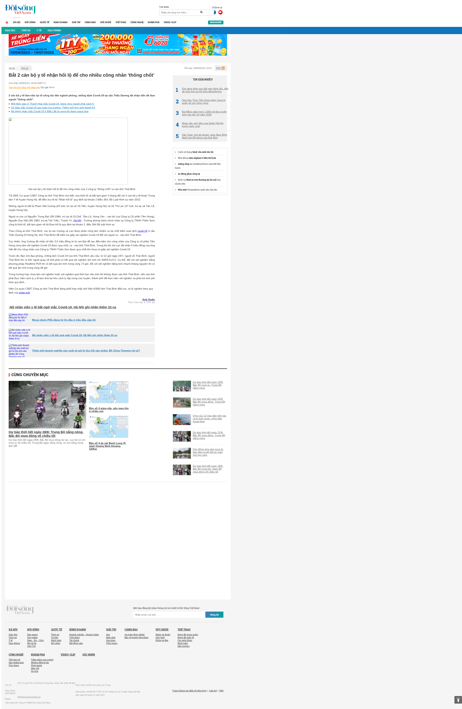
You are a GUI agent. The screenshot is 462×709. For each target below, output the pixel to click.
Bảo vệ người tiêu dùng (136, 637)
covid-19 (142, 230)
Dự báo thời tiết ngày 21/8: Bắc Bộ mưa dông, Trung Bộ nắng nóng (209, 435)
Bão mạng (32, 634)
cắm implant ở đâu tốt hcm (202, 157)
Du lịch (34, 671)
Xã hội (16, 22)
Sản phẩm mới (16, 662)
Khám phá (153, 22)
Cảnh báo (90, 22)
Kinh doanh (60, 22)
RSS (218, 68)
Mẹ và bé (31, 643)
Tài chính (74, 640)
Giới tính (160, 637)
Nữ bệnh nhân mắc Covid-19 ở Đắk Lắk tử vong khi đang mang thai (49, 111)
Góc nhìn (88, 654)
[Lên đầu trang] (458, 700)
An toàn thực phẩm (135, 634)
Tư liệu (54, 637)
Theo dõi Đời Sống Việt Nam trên (24, 87)
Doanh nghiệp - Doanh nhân (84, 634)
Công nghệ (136, 22)
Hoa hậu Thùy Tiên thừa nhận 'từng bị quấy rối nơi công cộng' (200, 101)
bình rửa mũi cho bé (203, 151)
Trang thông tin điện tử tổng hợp (189, 690)
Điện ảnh (111, 637)
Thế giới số (14, 659)
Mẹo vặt (35, 668)
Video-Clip (170, 22)
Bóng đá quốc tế (186, 637)
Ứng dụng (14, 665)
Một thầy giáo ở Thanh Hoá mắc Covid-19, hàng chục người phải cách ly (52, 103)
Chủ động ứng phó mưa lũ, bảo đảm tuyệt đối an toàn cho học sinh (208, 452)
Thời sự (24, 68)
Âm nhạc (111, 640)
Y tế (10, 640)
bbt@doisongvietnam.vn (29, 696)
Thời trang (111, 643)
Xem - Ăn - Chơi (35, 640)
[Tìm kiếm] (201, 12)
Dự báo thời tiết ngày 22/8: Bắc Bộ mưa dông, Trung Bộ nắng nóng (209, 401)
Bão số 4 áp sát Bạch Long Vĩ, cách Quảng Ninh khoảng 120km (107, 446)
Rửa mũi (182, 189)
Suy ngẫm (32, 637)
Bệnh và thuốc (163, 634)
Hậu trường (183, 646)
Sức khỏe (105, 22)
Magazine (215, 22)
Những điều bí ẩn (40, 662)
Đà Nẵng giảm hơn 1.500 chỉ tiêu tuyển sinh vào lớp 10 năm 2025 (201, 113)
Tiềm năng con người (42, 659)
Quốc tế (44, 22)
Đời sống (30, 22)
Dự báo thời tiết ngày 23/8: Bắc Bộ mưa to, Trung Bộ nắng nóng (208, 385)
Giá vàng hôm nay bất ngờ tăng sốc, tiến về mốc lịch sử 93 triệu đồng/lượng (202, 90)
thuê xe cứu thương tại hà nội (201, 179)
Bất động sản (76, 643)
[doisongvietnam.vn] (20, 610)
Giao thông (14, 643)
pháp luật (24, 292)
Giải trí (76, 22)
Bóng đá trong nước (188, 634)
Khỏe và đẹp (162, 640)
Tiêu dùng (74, 637)
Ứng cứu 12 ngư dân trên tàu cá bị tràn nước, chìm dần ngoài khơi (209, 418)
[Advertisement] (200, 252)
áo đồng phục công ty (189, 173)
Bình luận (56, 640)
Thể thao (121, 22)
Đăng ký (214, 614)
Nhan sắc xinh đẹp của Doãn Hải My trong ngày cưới (200, 125)
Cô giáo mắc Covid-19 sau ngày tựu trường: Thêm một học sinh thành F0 (53, 107)
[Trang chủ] (7, 22)
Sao (108, 634)
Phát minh (36, 665)
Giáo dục (13, 634)
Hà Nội (77, 220)
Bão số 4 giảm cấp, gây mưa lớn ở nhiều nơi (109, 410)
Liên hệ (213, 690)
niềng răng (183, 163)
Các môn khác (185, 640)
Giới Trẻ (31, 646)
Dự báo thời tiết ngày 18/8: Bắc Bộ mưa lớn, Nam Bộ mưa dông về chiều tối (208, 469)
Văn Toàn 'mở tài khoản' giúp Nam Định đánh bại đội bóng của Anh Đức (201, 136)
